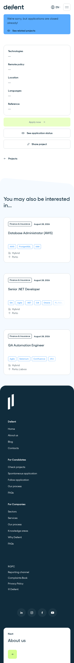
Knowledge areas (18, 530)
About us (13, 435)
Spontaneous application (22, 473)
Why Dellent (15, 537)
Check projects (16, 467)
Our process (15, 486)
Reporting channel (18, 572)
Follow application (18, 479)
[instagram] (31, 612)
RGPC (11, 566)
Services (12, 518)
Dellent (12, 421)
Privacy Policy (15, 583)
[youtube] (52, 612)
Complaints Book (17, 577)
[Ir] (12, 654)
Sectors (12, 511)
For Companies (16, 504)
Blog (10, 441)
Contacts (13, 448)
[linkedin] (21, 612)
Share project (39, 144)
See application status (39, 133)
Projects (12, 158)
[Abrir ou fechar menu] (66, 7)
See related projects (23, 30)
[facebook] (42, 612)
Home (11, 428)
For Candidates (17, 459)
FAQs (11, 492)
